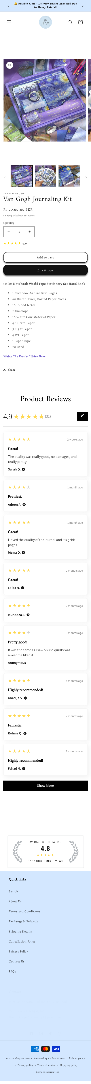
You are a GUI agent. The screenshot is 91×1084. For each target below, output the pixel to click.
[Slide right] (86, 177)
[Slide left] (5, 177)
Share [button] (11, 370)
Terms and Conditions (24, 911)
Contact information (47, 1072)
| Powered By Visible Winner (48, 1058)
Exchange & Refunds (23, 921)
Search (13, 891)
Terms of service (46, 1065)
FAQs (12, 971)
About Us (15, 901)
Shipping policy (69, 1065)
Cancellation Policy (22, 941)
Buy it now (45, 270)
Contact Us (17, 961)
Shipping (8, 215)
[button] (9, 22)
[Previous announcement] (8, 6)
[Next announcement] (83, 6)
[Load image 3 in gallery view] (69, 176)
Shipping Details (20, 931)
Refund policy (77, 1058)
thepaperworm (23, 1058)
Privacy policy (25, 1065)
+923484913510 (34, 1011)
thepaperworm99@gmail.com (41, 1017)
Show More (45, 785)
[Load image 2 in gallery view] (45, 176)
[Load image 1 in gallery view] (21, 176)
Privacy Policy (18, 951)
